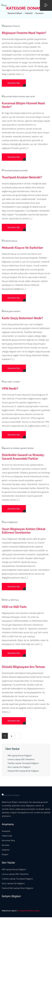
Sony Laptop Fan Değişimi (19, 767)
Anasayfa (6, 831)
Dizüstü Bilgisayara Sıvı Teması (23, 667)
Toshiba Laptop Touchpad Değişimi (23, 763)
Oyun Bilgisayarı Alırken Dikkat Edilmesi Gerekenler (23, 530)
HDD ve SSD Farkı (14, 607)
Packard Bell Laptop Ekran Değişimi (23, 771)
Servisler (5, 845)
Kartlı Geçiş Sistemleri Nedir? (22, 318)
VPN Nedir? (10, 388)
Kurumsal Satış (8, 840)
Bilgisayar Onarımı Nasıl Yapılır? (24, 33)
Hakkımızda (7, 836)
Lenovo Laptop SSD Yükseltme (21, 759)
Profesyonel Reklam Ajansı (29, 910)
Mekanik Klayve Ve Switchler (22, 247)
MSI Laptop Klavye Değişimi (20, 755)
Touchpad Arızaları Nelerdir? (22, 177)
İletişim (5, 854)
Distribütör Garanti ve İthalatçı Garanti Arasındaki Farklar (23, 456)
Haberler (6, 850)
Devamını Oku (14, 83)
